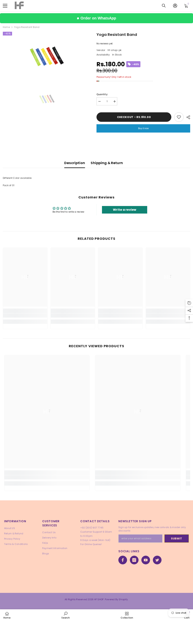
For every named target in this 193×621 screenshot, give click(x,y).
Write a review (124, 210)
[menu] (5, 5)
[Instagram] (134, 560)
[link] (25, 315)
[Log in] (175, 5)
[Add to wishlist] (179, 117)
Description (74, 162)
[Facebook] (122, 560)
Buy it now (143, 128)
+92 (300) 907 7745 (91, 527)
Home (6, 27)
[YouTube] (145, 560)
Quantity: (102, 94)
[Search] (164, 5)
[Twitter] (157, 560)
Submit (176, 538)
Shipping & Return (107, 162)
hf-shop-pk (114, 50)
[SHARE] (187, 117)
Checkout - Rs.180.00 (134, 117)
